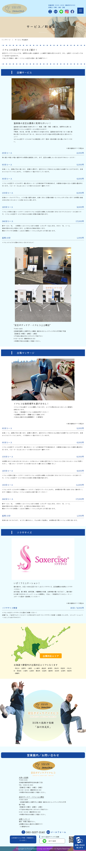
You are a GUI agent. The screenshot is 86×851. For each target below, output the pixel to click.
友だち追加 (52, 841)
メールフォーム (58, 832)
